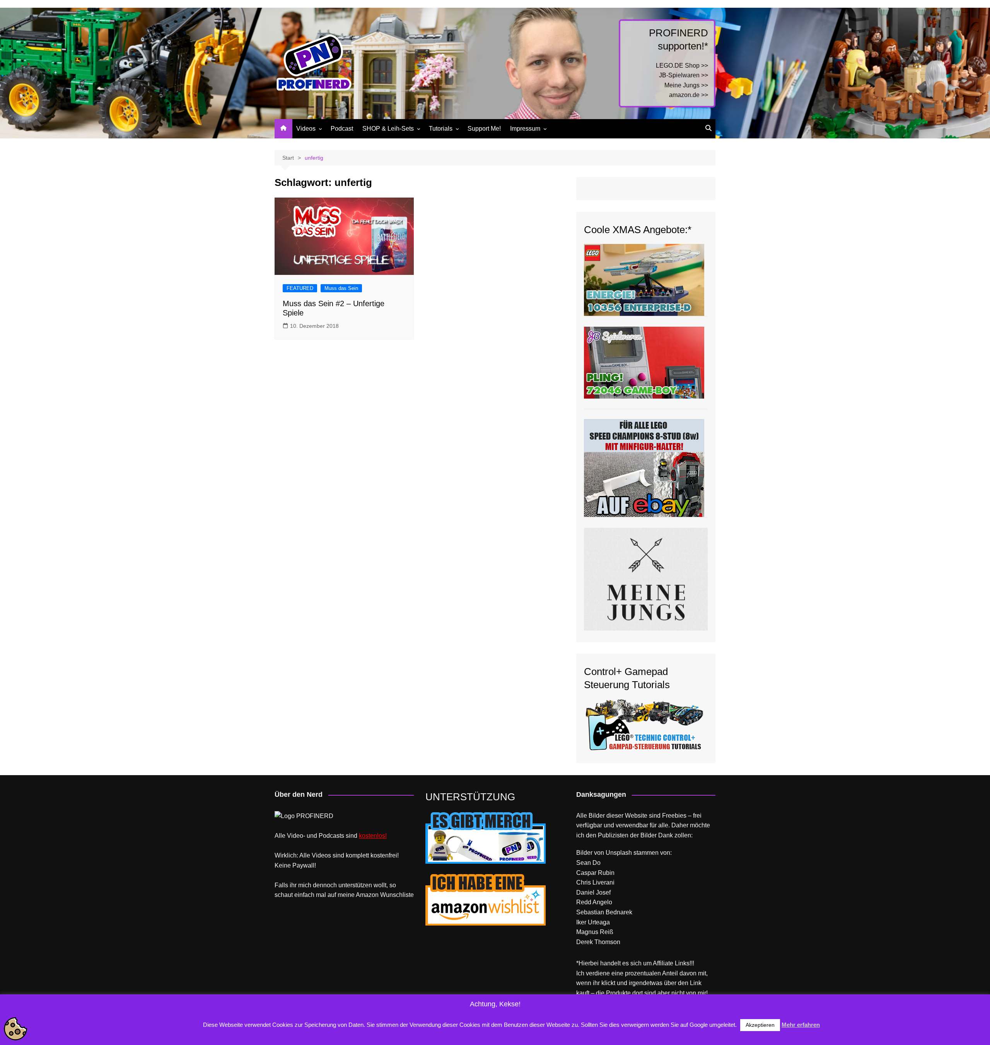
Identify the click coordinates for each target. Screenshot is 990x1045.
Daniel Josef (593, 892)
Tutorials (440, 128)
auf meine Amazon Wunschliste (371, 895)
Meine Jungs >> (686, 85)
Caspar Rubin (595, 872)
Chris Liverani (595, 882)
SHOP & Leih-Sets (388, 128)
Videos (306, 128)
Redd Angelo (594, 902)
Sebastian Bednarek (604, 912)
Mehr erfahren (801, 1024)
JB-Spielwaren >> (683, 75)
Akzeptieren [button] (760, 1025)
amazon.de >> (688, 95)
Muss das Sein (341, 288)
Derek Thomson (598, 942)
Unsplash (619, 852)
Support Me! (484, 128)
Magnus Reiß (594, 932)
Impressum (525, 128)
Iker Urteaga (593, 922)
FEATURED (300, 288)
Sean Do (588, 862)
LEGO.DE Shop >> (682, 65)
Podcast (342, 128)
